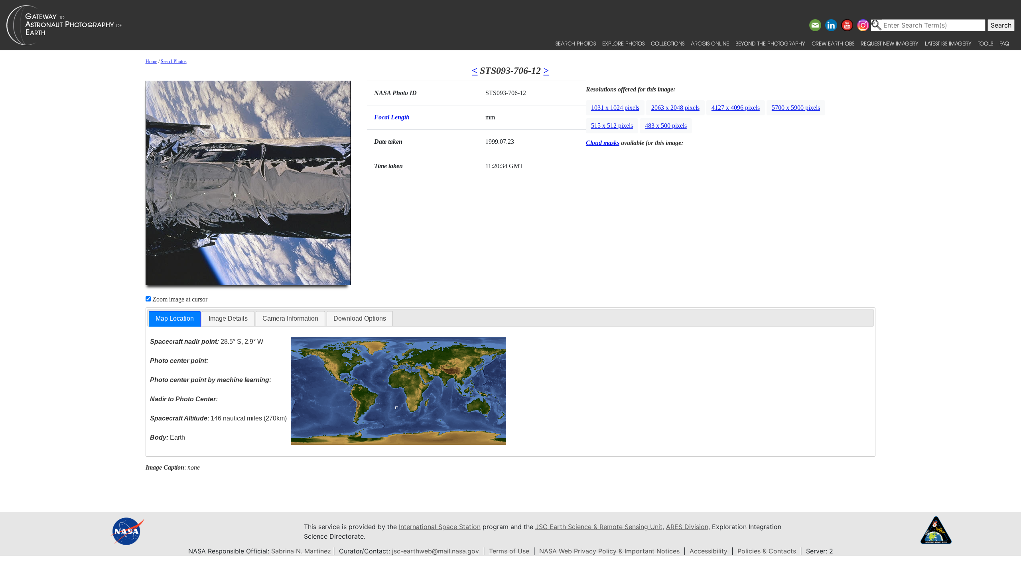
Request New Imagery (890, 43)
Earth (167, 437)
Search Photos (576, 43)
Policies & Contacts (766, 551)
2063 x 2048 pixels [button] (675, 107)
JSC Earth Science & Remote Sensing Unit (598, 527)
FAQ (1004, 43)
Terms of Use (509, 551)
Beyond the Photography (770, 43)
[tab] (175, 319)
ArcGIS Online (710, 43)
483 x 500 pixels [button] (666, 125)
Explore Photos (623, 43)
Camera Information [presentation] (290, 318)
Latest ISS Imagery (948, 43)
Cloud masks (602, 142)
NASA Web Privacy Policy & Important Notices (609, 551)
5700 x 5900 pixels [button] (796, 107)
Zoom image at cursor (179, 299)
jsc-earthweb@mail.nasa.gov (435, 551)
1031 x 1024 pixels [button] (615, 107)
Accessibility (708, 551)
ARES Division (687, 527)
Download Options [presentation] (359, 318)
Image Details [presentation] (228, 318)
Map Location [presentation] (175, 318)
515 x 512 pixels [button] (612, 125)
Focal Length (392, 117)
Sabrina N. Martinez (301, 551)
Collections (667, 43)
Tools (985, 43)
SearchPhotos (174, 61)
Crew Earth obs (833, 43)
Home (151, 61)
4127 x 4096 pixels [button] (736, 107)
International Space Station (440, 527)
